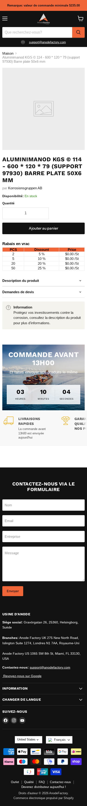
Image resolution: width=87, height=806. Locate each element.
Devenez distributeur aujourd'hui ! (43, 787)
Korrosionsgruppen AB (25, 188)
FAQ (42, 782)
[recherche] (78, 32)
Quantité (8, 203)
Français (60, 739)
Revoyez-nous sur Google (22, 676)
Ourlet (15, 782)
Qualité (29, 782)
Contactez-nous (60, 782)
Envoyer (13, 591)
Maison (7, 53)
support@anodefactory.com (47, 42)
